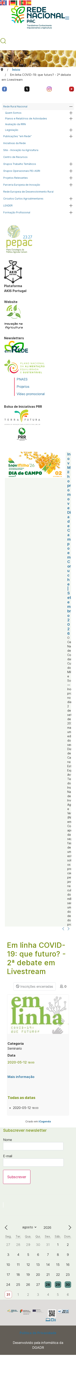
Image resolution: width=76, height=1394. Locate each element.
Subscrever (16, 1177)
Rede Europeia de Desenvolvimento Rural (28, 191)
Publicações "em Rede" (17, 136)
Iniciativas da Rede (14, 143)
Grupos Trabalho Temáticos (19, 163)
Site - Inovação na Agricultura (20, 150)
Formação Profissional (16, 212)
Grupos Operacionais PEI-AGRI (21, 170)
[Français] (8, 2)
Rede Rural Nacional (15, 106)
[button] (67, 18)
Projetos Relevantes (15, 177)
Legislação (11, 129)
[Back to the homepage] (36, 18)
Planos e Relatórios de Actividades (26, 118)
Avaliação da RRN (15, 124)
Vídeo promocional (31, 394)
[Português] (23, 2)
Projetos (23, 387)
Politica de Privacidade (38, 1333)
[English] (2, 2)
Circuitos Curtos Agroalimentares (23, 198)
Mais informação (20, 1077)
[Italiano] (18, 2)
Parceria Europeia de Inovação (21, 184)
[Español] (29, 2)
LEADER (8, 205)
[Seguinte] (68, 929)
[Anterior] (63, 929)
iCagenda (45, 1121)
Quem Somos (13, 112)
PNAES (22, 379)
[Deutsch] (13, 2)
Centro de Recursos (15, 157)
